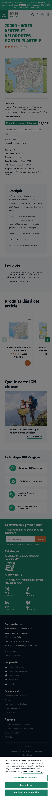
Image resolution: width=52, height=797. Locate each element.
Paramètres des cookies (25, 777)
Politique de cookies (31, 772)
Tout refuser (26, 785)
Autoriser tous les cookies (26, 792)
